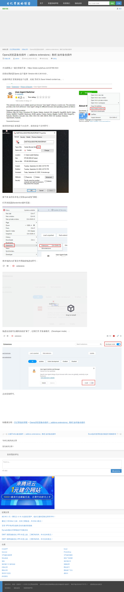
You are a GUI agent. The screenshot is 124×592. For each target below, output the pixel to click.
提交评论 (117, 471)
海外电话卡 (67, 561)
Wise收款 (5, 558)
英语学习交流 (6, 573)
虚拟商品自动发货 (96, 584)
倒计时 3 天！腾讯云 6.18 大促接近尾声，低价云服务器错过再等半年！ (29, 516)
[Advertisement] (62, 29)
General (4, 552)
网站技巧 (67, 567)
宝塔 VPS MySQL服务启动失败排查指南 (17, 525)
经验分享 (25, 49)
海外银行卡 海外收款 (8, 564)
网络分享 (5, 570)
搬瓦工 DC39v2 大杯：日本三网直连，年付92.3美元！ (22, 521)
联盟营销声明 (53, 3)
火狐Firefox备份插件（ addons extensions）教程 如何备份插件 (32, 434)
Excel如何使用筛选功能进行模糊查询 (102, 434)
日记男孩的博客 (18, 3)
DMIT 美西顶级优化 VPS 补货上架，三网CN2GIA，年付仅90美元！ (27, 534)
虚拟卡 (66, 573)
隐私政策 (78, 3)
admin (17, 58)
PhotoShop (67, 552)
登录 (120, 9)
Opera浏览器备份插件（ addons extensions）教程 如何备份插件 (37, 54)
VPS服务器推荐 (7, 555)
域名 (3, 561)
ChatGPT (5, 549)
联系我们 (66, 3)
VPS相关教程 (68, 555)
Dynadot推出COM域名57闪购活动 (15, 530)
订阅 (118, 3)
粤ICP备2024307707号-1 (79, 584)
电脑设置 (67, 564)
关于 (41, 3)
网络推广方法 (68, 570)
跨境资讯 (5, 576)
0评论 (55, 58)
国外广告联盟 (68, 558)
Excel (65, 549)
